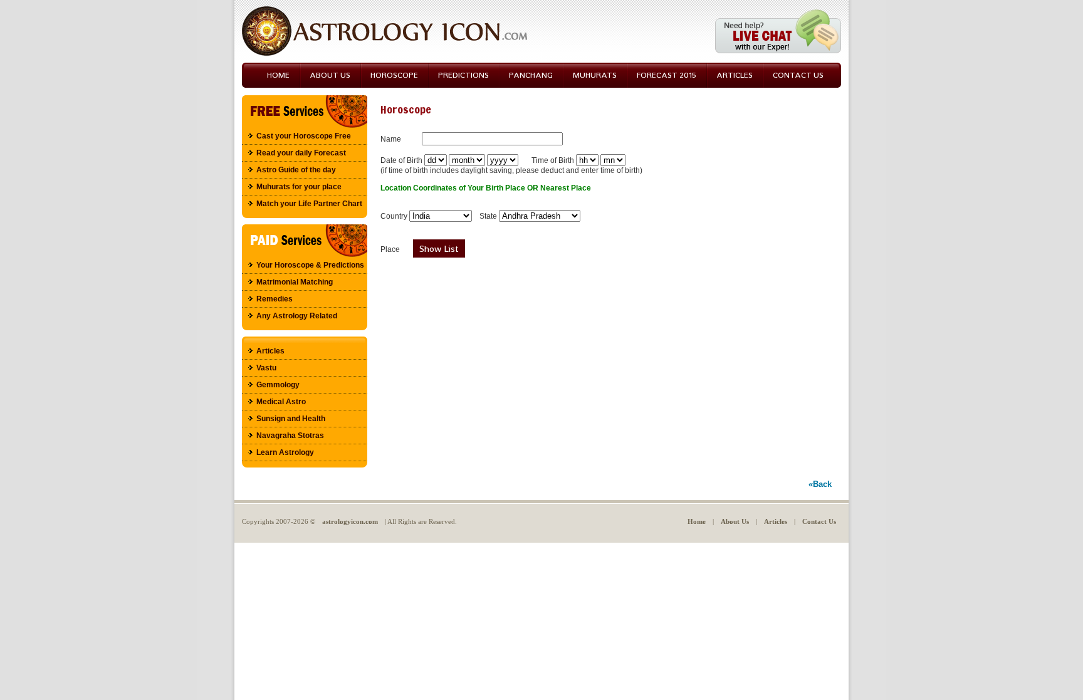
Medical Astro (281, 401)
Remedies (274, 299)
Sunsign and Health (290, 418)
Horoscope (394, 75)
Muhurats (595, 75)
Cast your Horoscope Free (303, 136)
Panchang (531, 75)
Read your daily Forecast (301, 153)
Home (278, 75)
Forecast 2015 (666, 75)
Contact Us (819, 521)
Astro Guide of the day (296, 169)
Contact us (798, 75)
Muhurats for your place (299, 186)
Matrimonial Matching (294, 282)
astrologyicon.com (350, 521)
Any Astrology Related (296, 315)
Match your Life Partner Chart (309, 203)
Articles (734, 75)
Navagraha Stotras (290, 435)
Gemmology (278, 384)
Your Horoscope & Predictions (310, 265)
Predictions (463, 75)
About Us (330, 75)
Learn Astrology (285, 452)
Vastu (266, 367)
